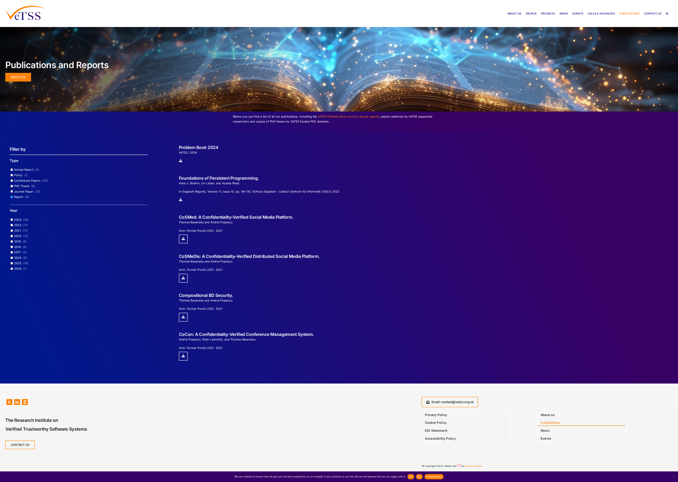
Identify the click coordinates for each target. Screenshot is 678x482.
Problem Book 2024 (198, 147)
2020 (17, 236)
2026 (17, 268)
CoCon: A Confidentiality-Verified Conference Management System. (246, 334)
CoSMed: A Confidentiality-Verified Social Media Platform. (236, 217)
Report (18, 197)
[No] (673, 476)
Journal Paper (23, 191)
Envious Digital (473, 466)
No (419, 476)
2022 (17, 225)
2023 (17, 219)
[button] (667, 14)
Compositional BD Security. (206, 295)
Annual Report (23, 169)
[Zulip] (25, 402)
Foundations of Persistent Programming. (219, 178)
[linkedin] (17, 402)
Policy (18, 175)
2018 (17, 247)
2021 (17, 230)
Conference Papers (27, 180)
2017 (17, 252)
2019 (17, 241)
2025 (17, 263)
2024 (17, 257)
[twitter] (9, 402)
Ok (410, 476)
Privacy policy (434, 476)
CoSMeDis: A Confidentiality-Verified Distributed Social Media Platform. (249, 256)
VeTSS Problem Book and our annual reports (348, 116)
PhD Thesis (21, 186)
